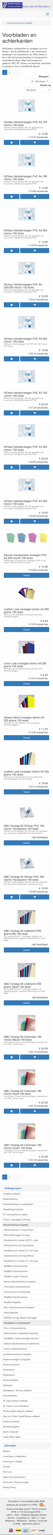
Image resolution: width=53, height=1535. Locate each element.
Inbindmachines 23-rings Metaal (19, 1245)
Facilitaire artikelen (12, 1193)
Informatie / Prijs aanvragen (16, 1482)
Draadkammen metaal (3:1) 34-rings (21, 1260)
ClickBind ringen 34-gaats (16, 1276)
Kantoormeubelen (11, 1421)
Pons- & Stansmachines (15, 1328)
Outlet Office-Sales (12, 1436)
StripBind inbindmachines (15, 1297)
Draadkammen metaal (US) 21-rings (21, 1240)
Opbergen (8, 1385)
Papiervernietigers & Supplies (16, 1359)
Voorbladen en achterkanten (17, 1322)
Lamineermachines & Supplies (17, 1354)
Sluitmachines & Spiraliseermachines (21, 1333)
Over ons (7, 1471)
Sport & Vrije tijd (10, 1431)
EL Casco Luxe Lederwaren (16, 1405)
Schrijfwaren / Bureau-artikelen (17, 1390)
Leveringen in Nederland (14, 1456)
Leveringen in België (12, 1461)
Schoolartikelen (10, 1395)
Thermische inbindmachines (17, 1286)
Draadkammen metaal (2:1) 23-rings (21, 1250)
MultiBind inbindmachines (16, 1265)
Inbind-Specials (11, 1312)
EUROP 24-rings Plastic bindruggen (20, 1317)
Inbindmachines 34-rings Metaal (19, 1255)
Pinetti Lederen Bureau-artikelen (18, 1411)
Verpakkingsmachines (13, 1209)
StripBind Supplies (12, 1302)
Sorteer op (45, 85)
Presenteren (9, 1369)
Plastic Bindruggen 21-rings (16, 1234)
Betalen (6, 1451)
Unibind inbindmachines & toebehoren (21, 1343)
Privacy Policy (9, 1487)
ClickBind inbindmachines (16, 1271)
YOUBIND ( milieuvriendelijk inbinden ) (21, 1338)
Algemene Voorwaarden (14, 1476)
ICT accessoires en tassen (15, 1214)
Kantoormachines (11, 1364)
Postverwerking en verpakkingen (18, 1204)
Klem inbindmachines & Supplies (19, 1307)
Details (26, 575)
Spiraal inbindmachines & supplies (20, 1281)
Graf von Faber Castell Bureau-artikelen (21, 1416)
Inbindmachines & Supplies (15, 1224)
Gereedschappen (11, 1426)
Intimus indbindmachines (15, 1348)
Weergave (44, 76)
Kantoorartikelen (10, 1380)
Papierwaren (9, 1374)
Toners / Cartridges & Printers (17, 1219)
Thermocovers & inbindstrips (17, 1291)
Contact (6, 1466)
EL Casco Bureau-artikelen (15, 1400)
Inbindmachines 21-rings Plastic (18, 1229)
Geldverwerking (10, 1198)
